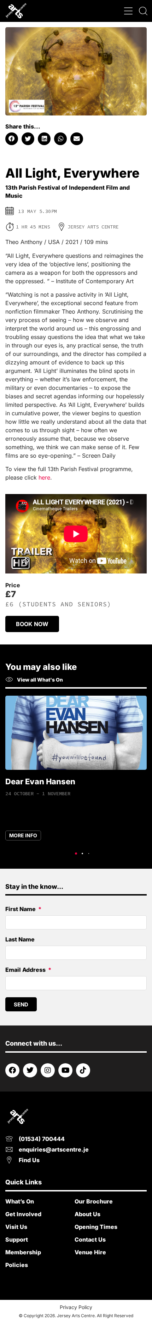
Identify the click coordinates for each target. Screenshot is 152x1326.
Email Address (26, 970)
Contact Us (90, 1239)
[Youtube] (65, 1070)
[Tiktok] (83, 1070)
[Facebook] (12, 1070)
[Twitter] (30, 1070)
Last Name (20, 939)
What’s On (19, 1201)
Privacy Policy (76, 1307)
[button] (128, 11)
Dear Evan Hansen (40, 781)
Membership (23, 1252)
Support (16, 1239)
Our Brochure (94, 1201)
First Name (21, 909)
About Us (87, 1214)
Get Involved (23, 1214)
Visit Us (16, 1226)
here (44, 477)
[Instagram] (48, 1070)
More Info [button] (23, 835)
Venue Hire (90, 1252)
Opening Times (96, 1226)
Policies (16, 1264)
